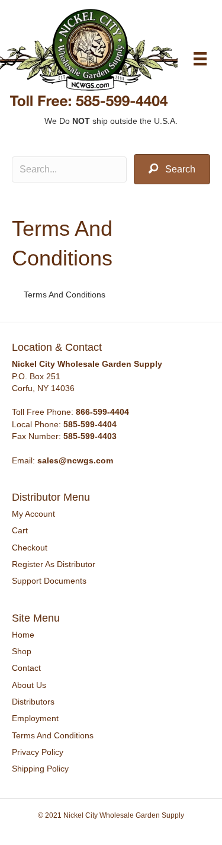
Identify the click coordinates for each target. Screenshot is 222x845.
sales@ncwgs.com (75, 460)
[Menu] (200, 58)
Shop (21, 651)
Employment (35, 718)
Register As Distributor (53, 564)
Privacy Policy (37, 752)
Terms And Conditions (53, 735)
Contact (26, 668)
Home (23, 634)
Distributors (33, 701)
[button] (172, 169)
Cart (20, 530)
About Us (29, 685)
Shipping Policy (40, 768)
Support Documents (49, 580)
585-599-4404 (90, 424)
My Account (33, 513)
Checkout (29, 547)
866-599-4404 (102, 412)
